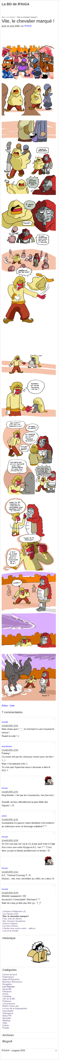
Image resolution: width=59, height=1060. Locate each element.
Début (5, 705)
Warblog (6, 1020)
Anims (5, 994)
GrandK (5, 722)
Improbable (7, 1011)
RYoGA (28, 26)
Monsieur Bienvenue (12, 982)
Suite (12, 705)
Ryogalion (7, 984)
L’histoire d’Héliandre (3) (14, 911)
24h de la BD (8, 998)
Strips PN (6, 1015)
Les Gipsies (11, 17)
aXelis (4, 816)
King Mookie (7, 746)
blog (3, 17)
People (5, 1028)
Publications (8, 977)
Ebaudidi (6, 1018)
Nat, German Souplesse (13, 921)
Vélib (4, 1023)
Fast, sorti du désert (12, 918)
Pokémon (6, 1001)
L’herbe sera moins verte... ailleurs (18, 928)
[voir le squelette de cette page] (56, 1050)
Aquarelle (6, 989)
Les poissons (8, 1003)
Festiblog (6, 996)
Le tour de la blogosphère (14, 1008)
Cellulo (5, 1025)
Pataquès (6, 991)
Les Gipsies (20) (10, 914)
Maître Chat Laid (10, 1006)
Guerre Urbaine (9, 923)
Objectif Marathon (11, 979)
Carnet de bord (9, 974)
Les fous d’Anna (10, 926)
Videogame (7, 1013)
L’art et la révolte (10, 931)
